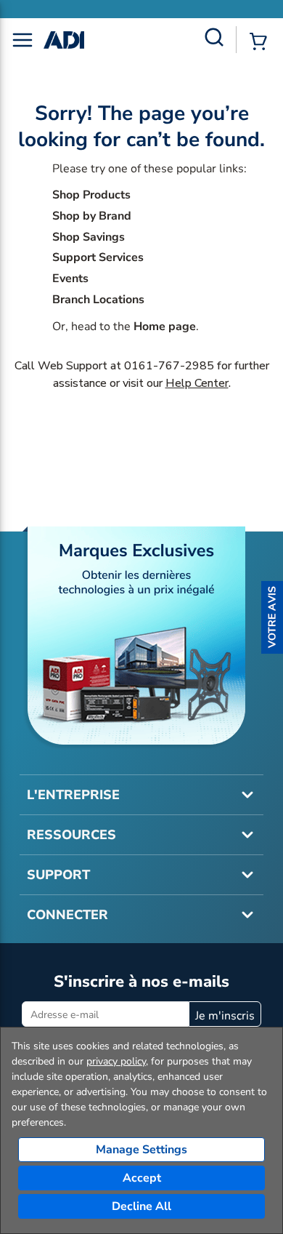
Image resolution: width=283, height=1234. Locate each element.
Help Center (197, 383)
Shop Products (91, 195)
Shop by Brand (91, 216)
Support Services (98, 257)
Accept (142, 1178)
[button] (272, 617)
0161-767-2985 (169, 366)
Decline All (141, 1206)
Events (70, 279)
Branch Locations (98, 300)
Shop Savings (88, 237)
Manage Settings (141, 1150)
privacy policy (116, 1061)
